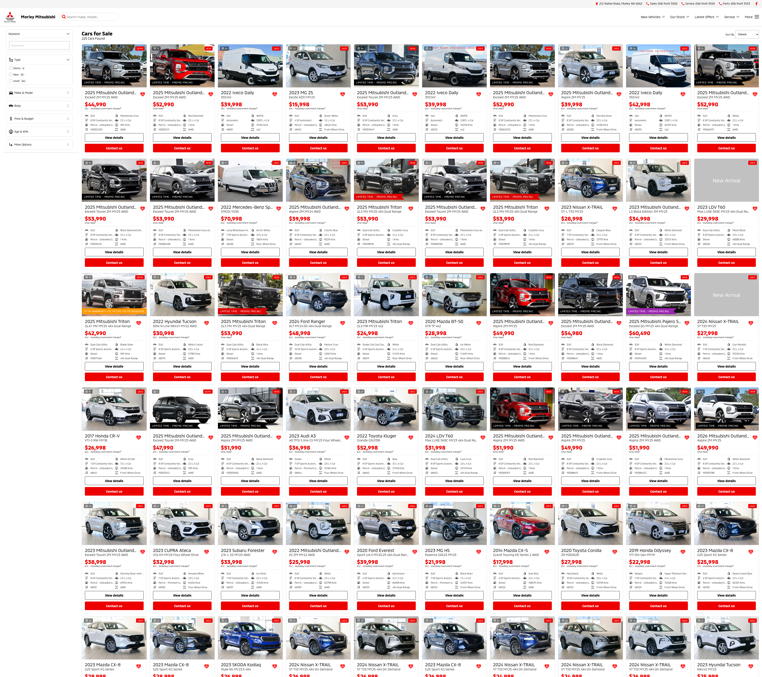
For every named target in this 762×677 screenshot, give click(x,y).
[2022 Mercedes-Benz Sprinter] (250, 180)
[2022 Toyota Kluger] (386, 408)
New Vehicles (650, 17)
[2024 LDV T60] (454, 408)
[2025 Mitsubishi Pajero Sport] (658, 294)
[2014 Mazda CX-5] (522, 523)
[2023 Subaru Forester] (250, 523)
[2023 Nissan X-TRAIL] (590, 180)
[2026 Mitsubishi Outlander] (726, 408)
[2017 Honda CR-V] (114, 408)
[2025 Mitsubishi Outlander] (114, 65)
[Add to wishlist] (143, 94)
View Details (114, 137)
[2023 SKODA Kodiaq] (250, 637)
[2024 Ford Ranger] (318, 294)
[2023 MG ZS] (318, 65)
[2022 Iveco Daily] (250, 65)
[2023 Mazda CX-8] (726, 523)
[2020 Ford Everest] (386, 523)
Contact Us (114, 148)
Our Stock (677, 17)
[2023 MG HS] (454, 523)
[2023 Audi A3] (318, 408)
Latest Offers (704, 17)
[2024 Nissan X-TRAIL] (726, 294)
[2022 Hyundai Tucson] (182, 294)
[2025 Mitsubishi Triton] (386, 180)
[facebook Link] (756, 3)
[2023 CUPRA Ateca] (182, 523)
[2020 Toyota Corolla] (590, 523)
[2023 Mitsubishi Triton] (386, 294)
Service (729, 17)
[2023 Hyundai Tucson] (726, 637)
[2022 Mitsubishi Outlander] (318, 523)
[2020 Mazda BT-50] (454, 294)
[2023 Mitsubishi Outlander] (658, 180)
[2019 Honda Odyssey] (658, 523)
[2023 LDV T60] (726, 180)
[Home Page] (10, 17)
